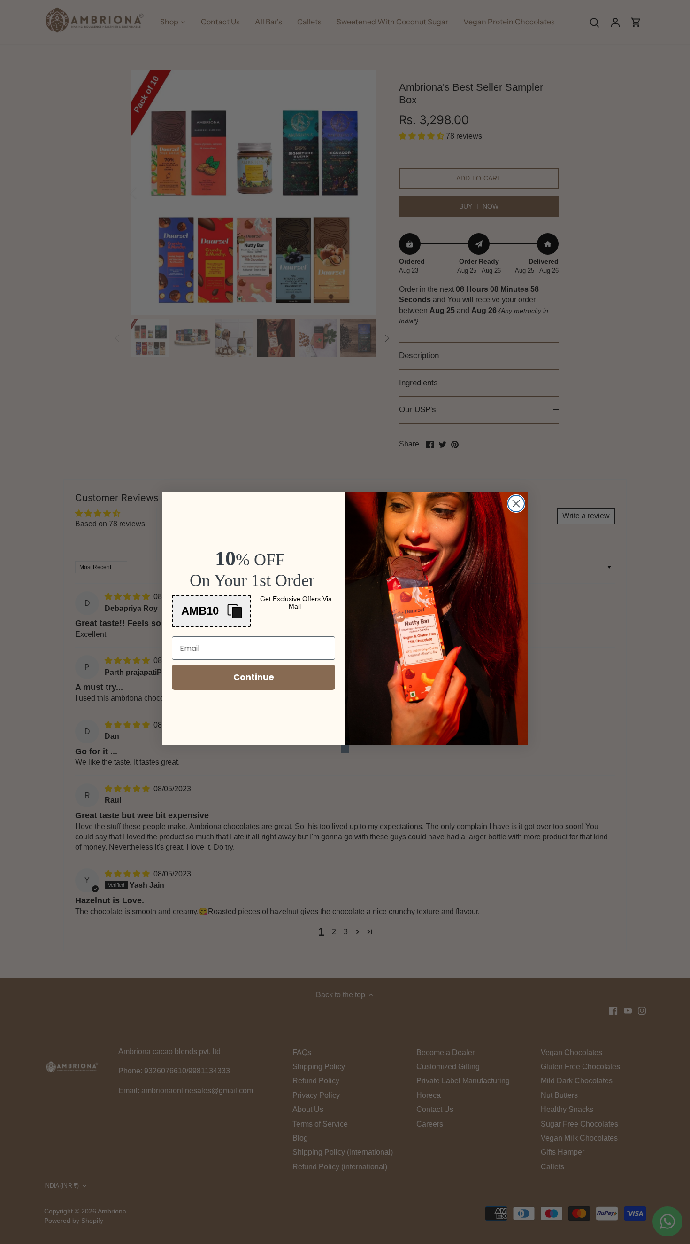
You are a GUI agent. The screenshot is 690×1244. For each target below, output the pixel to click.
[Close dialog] (516, 503)
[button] (211, 611)
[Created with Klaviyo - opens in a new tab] (345, 749)
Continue (253, 677)
